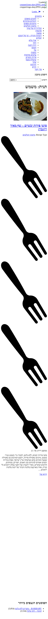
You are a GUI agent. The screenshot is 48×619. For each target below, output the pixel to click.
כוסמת (33, 52)
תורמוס (33, 64)
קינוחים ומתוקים (29, 21)
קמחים (39, 38)
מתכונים (38, 16)
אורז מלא (32, 40)
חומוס (34, 47)
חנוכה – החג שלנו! (34, 611)
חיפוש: (44, 80)
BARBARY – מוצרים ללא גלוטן (28, 608)
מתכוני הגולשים (30, 26)
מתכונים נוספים (30, 23)
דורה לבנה (32, 45)
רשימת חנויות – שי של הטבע (30, 35)
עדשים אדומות (30, 55)
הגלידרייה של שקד (34, 28)
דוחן (34, 43)
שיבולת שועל (31, 60)
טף (35, 50)
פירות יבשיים (31, 57)
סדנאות (38, 31)
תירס (34, 67)
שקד (34, 62)
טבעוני (39, 33)
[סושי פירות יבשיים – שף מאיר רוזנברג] (30, 120)
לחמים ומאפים (30, 18)
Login (35, 11)
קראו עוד (43, 474)
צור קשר (38, 69)
